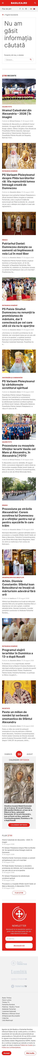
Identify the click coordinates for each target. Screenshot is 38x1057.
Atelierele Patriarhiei (9, 1009)
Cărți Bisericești (7, 1020)
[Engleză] (34, 9)
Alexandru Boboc (15, 192)
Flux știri (19, 893)
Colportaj (5, 1018)
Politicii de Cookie (26, 1045)
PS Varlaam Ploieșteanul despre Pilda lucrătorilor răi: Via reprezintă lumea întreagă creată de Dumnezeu (18, 181)
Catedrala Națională (9, 1011)
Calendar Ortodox (19, 825)
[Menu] (3, 3)
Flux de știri (6, 9)
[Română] (31, 9)
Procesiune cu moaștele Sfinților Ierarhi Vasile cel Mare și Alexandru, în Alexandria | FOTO (19, 450)
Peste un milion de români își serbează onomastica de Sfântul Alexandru (17, 717)
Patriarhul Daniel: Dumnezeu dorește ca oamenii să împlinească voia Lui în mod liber (17, 248)
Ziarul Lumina (6, 1000)
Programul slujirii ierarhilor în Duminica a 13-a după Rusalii (17, 653)
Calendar (19, 760)
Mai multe (30, 1053)
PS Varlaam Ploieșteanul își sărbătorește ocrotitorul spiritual (18, 385)
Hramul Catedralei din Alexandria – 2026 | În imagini (16, 114)
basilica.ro (13, 598)
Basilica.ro (19, 3)
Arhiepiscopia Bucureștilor (11, 1016)
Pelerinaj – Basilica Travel (10, 1007)
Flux (7, 835)
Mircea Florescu (15, 121)
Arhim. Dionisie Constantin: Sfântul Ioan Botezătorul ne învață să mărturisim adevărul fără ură (18, 587)
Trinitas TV (5, 1002)
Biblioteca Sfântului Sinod (11, 1013)
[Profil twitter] (23, 9)
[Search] (35, 3)
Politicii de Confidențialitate (11, 1047)
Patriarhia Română (8, 1004)
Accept (7, 1053)
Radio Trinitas (6, 998)
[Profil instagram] (26, 9)
